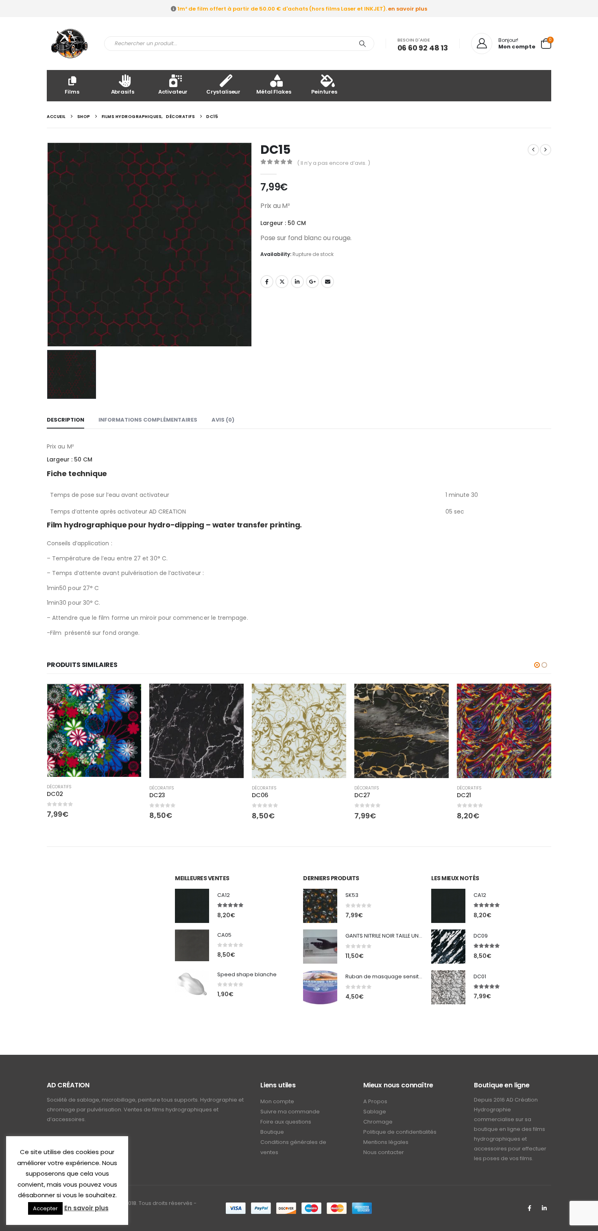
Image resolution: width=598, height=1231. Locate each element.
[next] (545, 149)
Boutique (272, 1132)
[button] (537, 665)
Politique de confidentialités (399, 1132)
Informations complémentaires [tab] (147, 420)
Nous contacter (383, 1152)
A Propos (375, 1101)
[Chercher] (362, 43)
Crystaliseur (223, 92)
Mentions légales (385, 1142)
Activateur (173, 92)
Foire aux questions (285, 1122)
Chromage (378, 1122)
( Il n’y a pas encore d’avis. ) (333, 163)
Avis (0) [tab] (223, 420)
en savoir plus (407, 9)
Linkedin (544, 1208)
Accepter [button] (45, 1208)
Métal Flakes (273, 92)
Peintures (324, 92)
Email (327, 281)
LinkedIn (297, 281)
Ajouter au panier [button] (127, 697)
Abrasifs (122, 92)
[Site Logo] (69, 43)
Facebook (266, 281)
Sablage (374, 1111)
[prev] (533, 149)
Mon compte (277, 1101)
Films (72, 92)
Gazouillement (281, 281)
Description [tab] (65, 420)
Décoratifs (59, 787)
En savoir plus (86, 1208)
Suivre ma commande (290, 1111)
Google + (312, 281)
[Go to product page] (94, 730)
